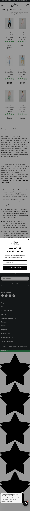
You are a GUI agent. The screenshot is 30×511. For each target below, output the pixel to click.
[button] (25, 503)
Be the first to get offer (15, 267)
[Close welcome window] (22, 493)
